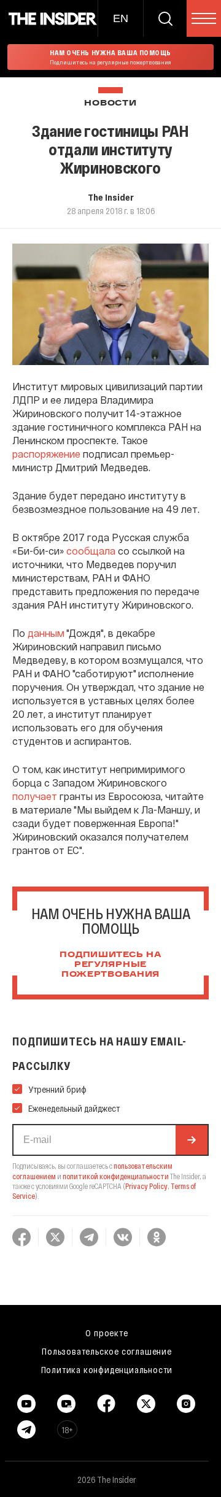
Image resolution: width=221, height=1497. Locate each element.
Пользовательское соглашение (107, 1351)
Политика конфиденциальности (107, 1369)
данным (46, 633)
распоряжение (46, 454)
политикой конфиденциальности (116, 1176)
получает (34, 796)
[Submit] (191, 1140)
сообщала (90, 550)
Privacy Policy (146, 1186)
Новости (110, 103)
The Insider (111, 196)
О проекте (106, 1332)
